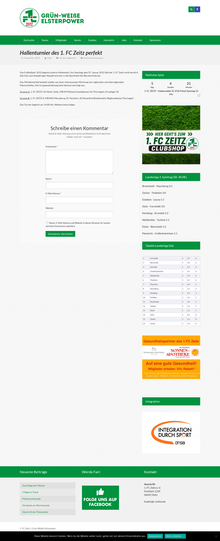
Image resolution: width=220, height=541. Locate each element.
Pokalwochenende (31, 498)
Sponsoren (155, 40)
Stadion (92, 40)
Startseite (29, 40)
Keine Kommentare (93, 58)
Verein (77, 40)
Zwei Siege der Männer (33, 485)
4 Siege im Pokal (30, 492)
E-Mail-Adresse (53, 193)
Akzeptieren (155, 536)
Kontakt (138, 40)
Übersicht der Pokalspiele (35, 512)
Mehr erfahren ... (175, 536)
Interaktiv (109, 40)
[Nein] (216, 536)
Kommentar (52, 146)
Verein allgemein (67, 58)
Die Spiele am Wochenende (35, 505)
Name (49, 178)
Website (49, 208)
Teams (45, 40)
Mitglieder (61, 40)
